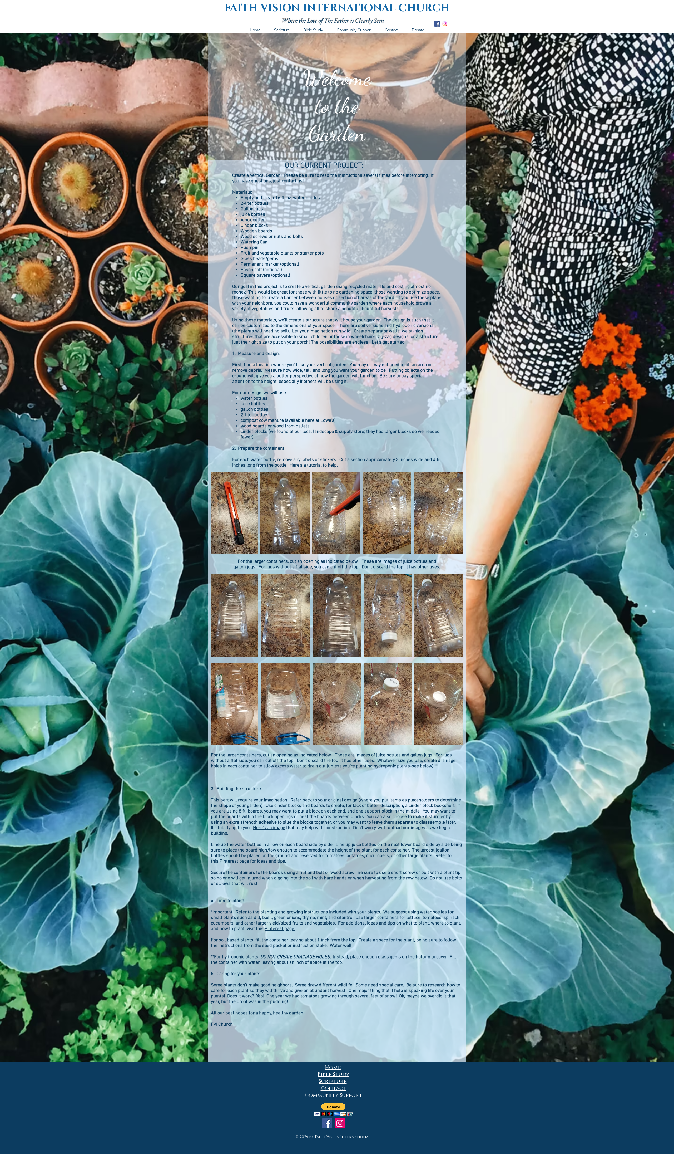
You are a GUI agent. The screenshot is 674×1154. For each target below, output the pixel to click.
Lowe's (327, 420)
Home (333, 1067)
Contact (333, 1088)
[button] (333, 1109)
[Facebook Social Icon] (437, 24)
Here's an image (269, 828)
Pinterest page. (280, 929)
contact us (292, 181)
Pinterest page (234, 861)
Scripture (333, 1081)
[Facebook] (327, 1123)
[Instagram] (445, 24)
